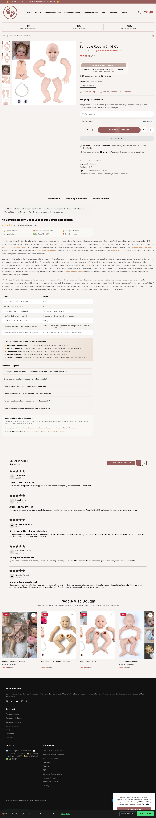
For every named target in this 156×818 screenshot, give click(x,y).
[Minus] (83, 130)
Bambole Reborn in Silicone (54, 751)
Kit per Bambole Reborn (128, 661)
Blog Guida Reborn (50, 759)
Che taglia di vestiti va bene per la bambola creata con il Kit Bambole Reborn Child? (36, 371)
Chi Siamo (10, 734)
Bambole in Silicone (14, 718)
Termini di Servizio (50, 782)
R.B (81, 43)
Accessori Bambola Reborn (100, 170)
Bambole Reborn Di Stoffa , (100, 174)
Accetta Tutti (145, 814)
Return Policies (101, 198)
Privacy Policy (65, 814)
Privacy (46, 786)
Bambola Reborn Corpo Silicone (35, 432)
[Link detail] (7, 701)
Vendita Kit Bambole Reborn (13, 661)
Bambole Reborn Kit (120, 174)
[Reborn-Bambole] (10, 12)
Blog (8, 730)
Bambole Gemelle (13, 726)
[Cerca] (139, 12)
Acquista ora (117, 138)
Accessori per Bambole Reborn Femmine (60, 428)
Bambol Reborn (21, 428)
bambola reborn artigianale (45, 250)
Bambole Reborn (12, 714)
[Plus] (92, 130)
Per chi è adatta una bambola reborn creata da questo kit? (27, 401)
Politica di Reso (49, 778)
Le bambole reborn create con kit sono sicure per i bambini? (27, 393)
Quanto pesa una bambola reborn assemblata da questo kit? (28, 408)
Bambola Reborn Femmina (53, 755)
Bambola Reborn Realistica (57, 432)
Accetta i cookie (134, 809)
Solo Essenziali (127, 814)
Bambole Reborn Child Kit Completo (55, 661)
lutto (88, 265)
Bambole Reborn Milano (52, 774)
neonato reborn (117, 250)
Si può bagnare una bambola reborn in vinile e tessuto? (25, 379)
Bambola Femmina (13, 722)
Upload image (146, 121)
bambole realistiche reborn (141, 247)
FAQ (44, 770)
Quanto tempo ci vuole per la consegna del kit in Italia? (25, 386)
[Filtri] (138, 463)
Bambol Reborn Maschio (36, 428)
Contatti (9, 737)
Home (4, 36)
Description (53, 198)
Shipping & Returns (76, 198)
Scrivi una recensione (121, 463)
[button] (83, 51)
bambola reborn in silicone (73, 271)
